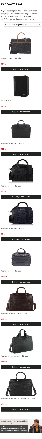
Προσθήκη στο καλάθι (21, 197)
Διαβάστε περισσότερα (21, 69)
